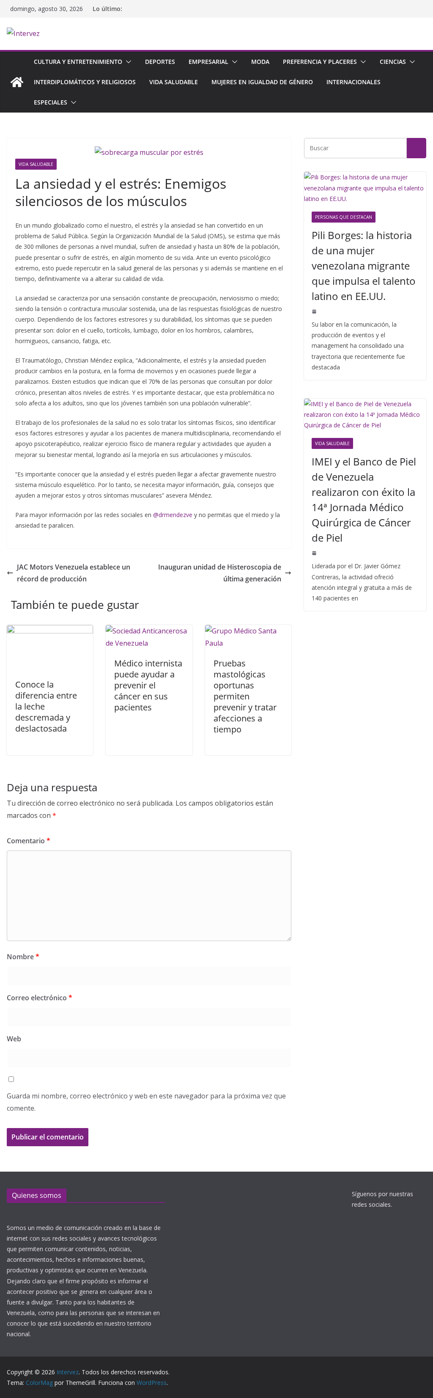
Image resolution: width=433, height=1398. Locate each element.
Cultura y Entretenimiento (78, 62)
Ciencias (393, 62)
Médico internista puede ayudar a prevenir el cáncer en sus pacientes (148, 685)
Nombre (23, 956)
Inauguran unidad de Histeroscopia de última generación (219, 573)
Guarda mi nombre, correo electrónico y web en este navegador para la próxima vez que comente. (146, 1102)
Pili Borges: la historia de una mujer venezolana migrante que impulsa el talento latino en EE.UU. (364, 265)
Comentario (28, 840)
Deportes (160, 62)
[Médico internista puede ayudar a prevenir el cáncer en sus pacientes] (149, 631)
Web (14, 1038)
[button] (127, 62)
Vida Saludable (173, 82)
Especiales (50, 102)
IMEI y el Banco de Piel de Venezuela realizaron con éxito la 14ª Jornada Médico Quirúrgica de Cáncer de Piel (364, 499)
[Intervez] (17, 82)
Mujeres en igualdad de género (262, 82)
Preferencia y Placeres (320, 62)
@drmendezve (172, 515)
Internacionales (353, 82)
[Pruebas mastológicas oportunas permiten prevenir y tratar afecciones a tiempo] (248, 631)
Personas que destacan (343, 217)
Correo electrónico (39, 997)
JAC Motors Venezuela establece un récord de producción (73, 573)
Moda (260, 62)
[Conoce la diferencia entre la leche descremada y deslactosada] (50, 631)
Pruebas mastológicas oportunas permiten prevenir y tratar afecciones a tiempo (245, 696)
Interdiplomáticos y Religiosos (85, 82)
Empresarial (208, 62)
